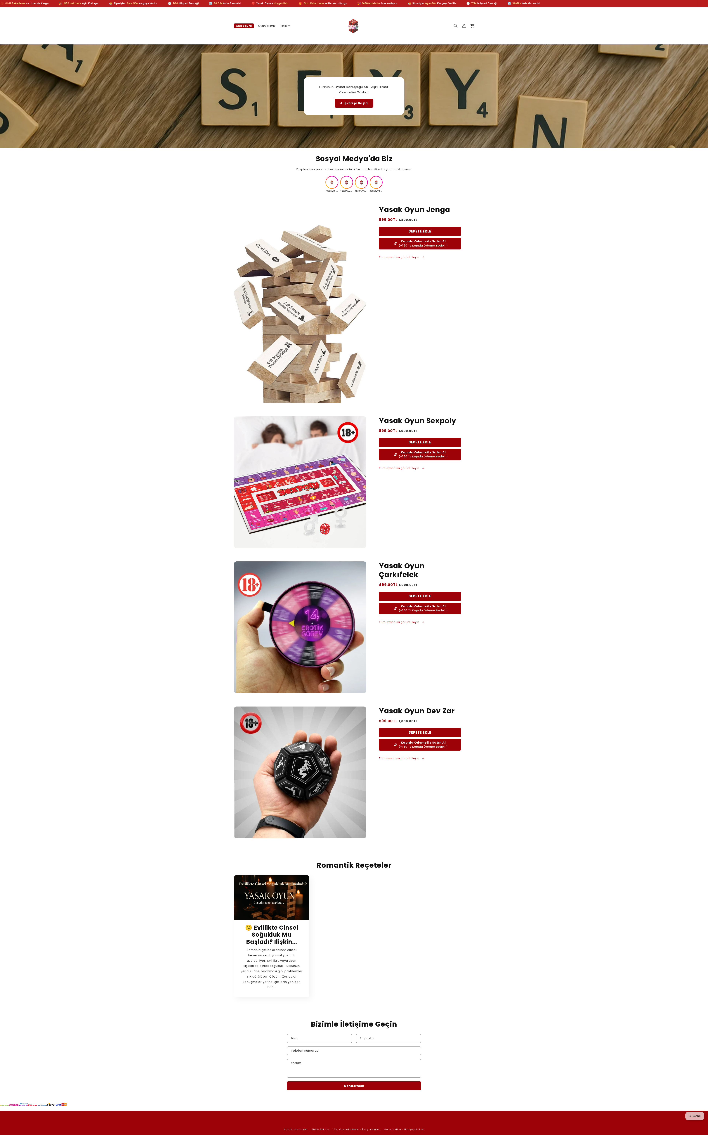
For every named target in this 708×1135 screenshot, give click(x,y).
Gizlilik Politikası (320, 1129)
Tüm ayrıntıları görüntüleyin (399, 257)
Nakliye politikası (414, 1129)
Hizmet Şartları (392, 1129)
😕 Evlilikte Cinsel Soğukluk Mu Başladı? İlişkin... (271, 934)
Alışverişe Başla (354, 103)
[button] (456, 26)
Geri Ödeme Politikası (346, 1129)
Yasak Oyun (300, 1129)
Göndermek (354, 1086)
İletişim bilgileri (371, 1129)
